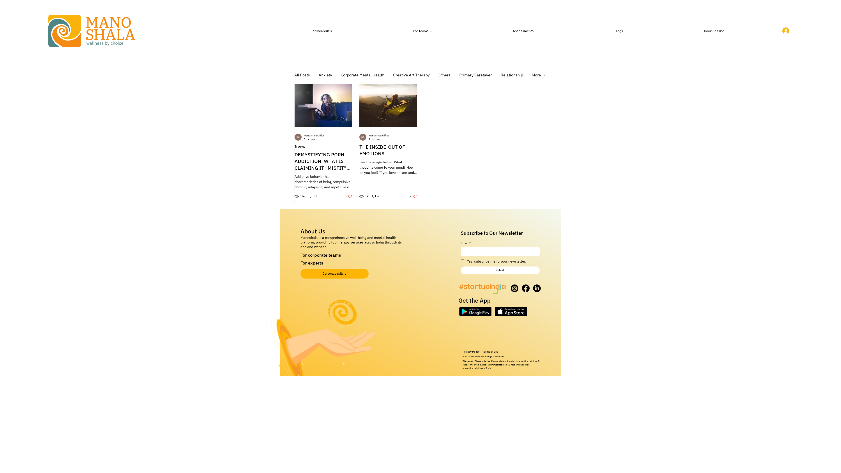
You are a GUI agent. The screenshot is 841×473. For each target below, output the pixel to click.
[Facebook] (526, 288)
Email (466, 243)
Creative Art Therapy (411, 75)
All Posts (302, 75)
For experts (311, 263)
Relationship (512, 75)
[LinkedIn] (537, 288)
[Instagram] (514, 288)
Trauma (300, 146)
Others (444, 75)
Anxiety (325, 75)
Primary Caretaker (475, 75)
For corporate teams (320, 255)
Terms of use (490, 351)
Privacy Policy (471, 351)
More (536, 75)
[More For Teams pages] (431, 31)
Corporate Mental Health (362, 75)
